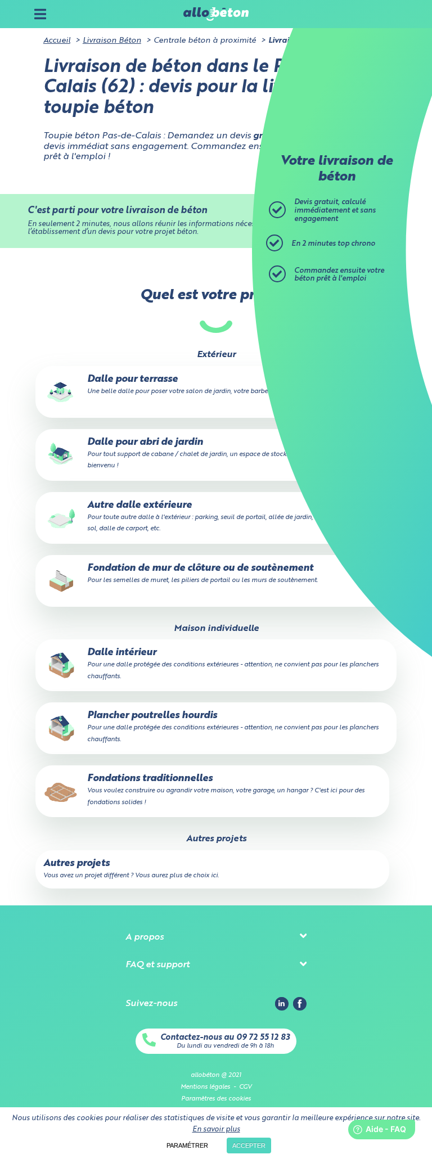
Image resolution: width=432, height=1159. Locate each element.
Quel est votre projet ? (216, 295)
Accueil (56, 40)
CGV (245, 1087)
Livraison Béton (112, 40)
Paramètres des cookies (216, 1098)
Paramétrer (187, 1145)
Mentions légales (205, 1087)
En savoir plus (216, 1129)
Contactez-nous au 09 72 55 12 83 (225, 1037)
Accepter (249, 1145)
